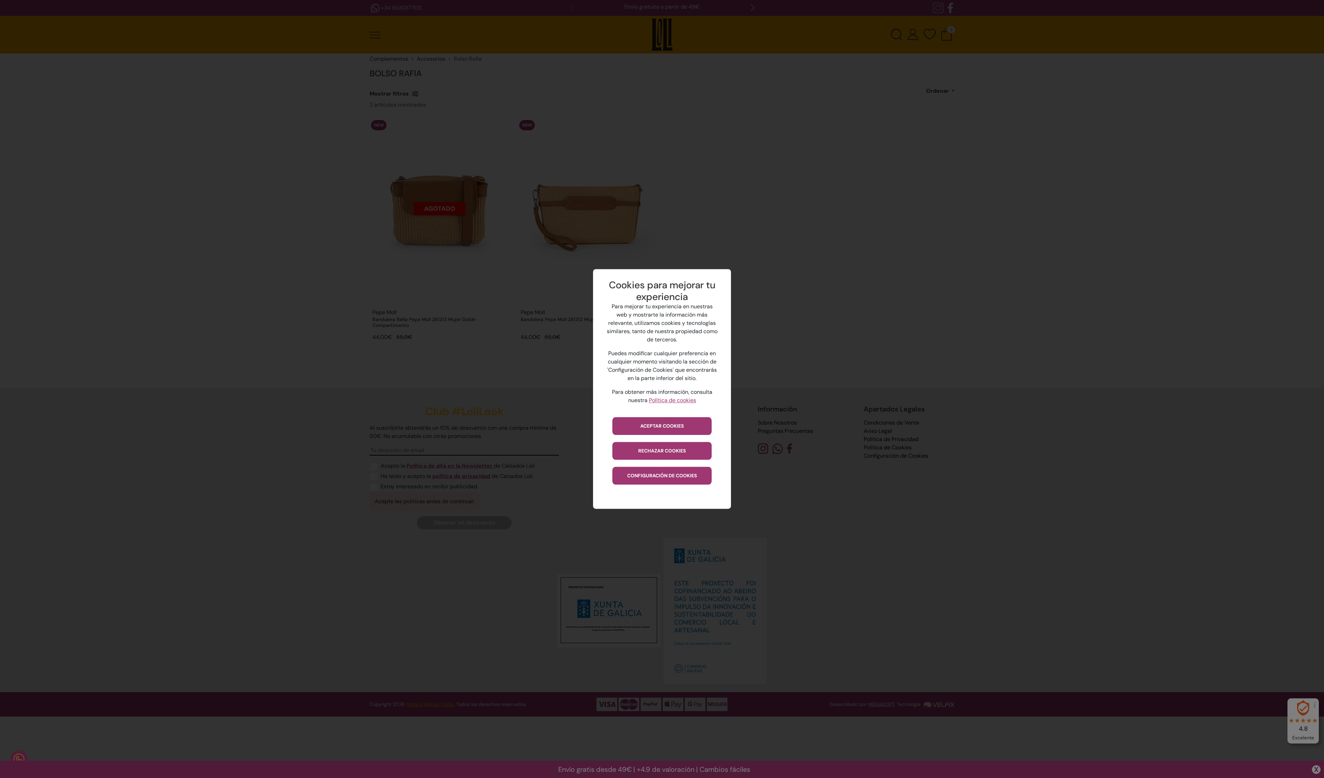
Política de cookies (672, 400)
